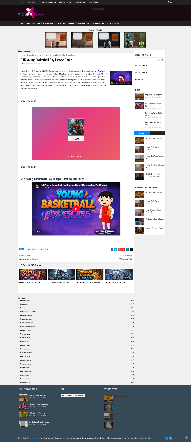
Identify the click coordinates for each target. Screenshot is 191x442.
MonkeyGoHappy (27, 360)
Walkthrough (113, 23)
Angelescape (83, 23)
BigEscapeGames (27, 315)
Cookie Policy (80, 2)
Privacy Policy (65, 2)
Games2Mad (26, 338)
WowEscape (26, 382)
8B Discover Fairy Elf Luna (155, 219)
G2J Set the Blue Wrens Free (37, 413)
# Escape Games (30, 249)
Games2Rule (26, 341)
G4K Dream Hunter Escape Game (115, 282)
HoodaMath (26, 356)
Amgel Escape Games (29, 308)
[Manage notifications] (186, 437)
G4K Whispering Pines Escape (124, 423)
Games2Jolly (26, 330)
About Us (31, 2)
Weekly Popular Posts (142, 133)
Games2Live (26, 334)
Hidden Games (49, 23)
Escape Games (33, 23)
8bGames (25, 304)
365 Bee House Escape (154, 138)
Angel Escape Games (29, 311)
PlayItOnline (26, 364)
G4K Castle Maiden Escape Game (29, 282)
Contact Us (93, 2)
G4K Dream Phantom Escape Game (59, 282)
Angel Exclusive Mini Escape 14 (125, 414)
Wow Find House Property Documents (39, 422)
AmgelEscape (97, 23)
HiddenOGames (27, 353)
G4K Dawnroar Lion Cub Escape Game (88, 282)
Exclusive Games (66, 23)
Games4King (43, 55)
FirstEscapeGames (28, 326)
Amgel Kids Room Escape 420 (153, 94)
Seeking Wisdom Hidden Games (125, 405)
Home (22, 2)
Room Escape (26, 371)
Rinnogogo (26, 367)
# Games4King (43, 249)
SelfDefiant (26, 375)
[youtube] (171, 2)
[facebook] (168, 2)
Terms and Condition (47, 2)
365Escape (25, 300)
